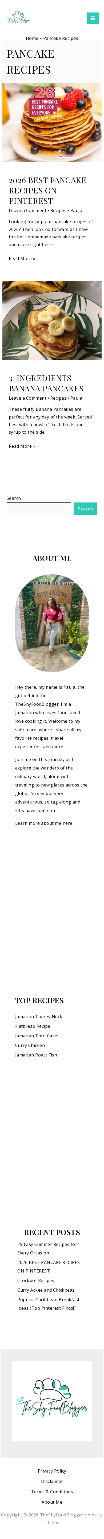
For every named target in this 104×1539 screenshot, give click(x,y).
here (68, 823)
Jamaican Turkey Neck (38, 1017)
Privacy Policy (52, 1471)
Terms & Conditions (52, 1492)
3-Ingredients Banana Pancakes (46, 383)
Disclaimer (52, 1481)
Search (14, 498)
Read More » (22, 258)
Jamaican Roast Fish (36, 1055)
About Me (52, 1502)
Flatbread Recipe (32, 1026)
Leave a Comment (28, 210)
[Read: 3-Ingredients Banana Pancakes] (52, 320)
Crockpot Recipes (35, 1280)
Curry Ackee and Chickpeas (46, 1290)
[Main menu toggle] (93, 18)
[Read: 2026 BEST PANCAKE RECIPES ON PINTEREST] (52, 122)
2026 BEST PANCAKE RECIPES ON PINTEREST (48, 190)
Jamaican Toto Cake (36, 1036)
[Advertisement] (52, 911)
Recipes (58, 210)
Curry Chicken (30, 1045)
